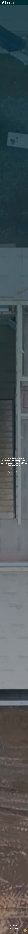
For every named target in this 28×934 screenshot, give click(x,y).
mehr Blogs (14, 928)
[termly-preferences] (25, 930)
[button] (25, 2)
